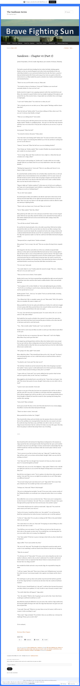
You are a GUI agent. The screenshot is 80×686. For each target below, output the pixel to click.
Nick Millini (37, 650)
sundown (22, 650)
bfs (47, 647)
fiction (18, 648)
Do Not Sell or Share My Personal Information (45, 680)
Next (71, 48)
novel (39, 648)
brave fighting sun (53, 647)
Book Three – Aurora (41, 43)
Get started (52, 1)
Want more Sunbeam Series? (13, 659)
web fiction (26, 650)
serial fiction (56, 648)
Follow (9, 668)
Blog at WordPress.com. (29, 680)
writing (31, 650)
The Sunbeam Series (17, 12)
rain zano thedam (48, 648)
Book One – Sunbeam (17, 43)
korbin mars (23, 648)
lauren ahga (29, 648)
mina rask (35, 648)
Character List (52, 43)
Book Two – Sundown (29, 43)
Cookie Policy (31, 683)
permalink (48, 650)
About (8, 43)
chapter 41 (60, 647)
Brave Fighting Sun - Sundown (35, 647)
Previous (66, 48)
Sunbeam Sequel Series (63, 43)
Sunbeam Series (34, 655)
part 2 (42, 648)
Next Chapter (26, 632)
